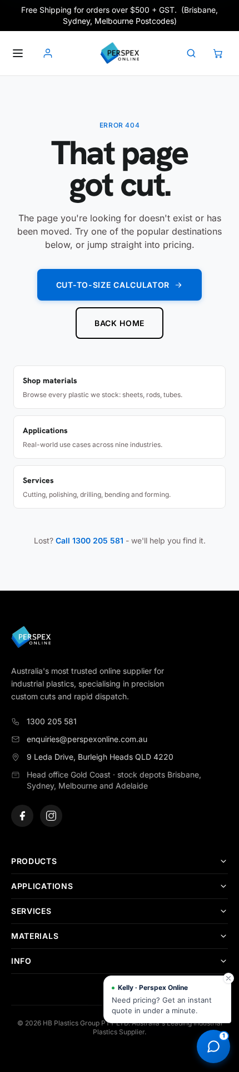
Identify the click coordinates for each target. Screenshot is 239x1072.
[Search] (191, 53)
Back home (119, 323)
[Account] (48, 53)
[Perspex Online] (119, 53)
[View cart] (218, 53)
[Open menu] (18, 53)
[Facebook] (22, 816)
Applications (42, 886)
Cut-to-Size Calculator (113, 284)
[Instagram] (51, 816)
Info (21, 961)
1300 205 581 (52, 721)
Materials (34, 936)
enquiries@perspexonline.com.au (87, 739)
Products (34, 861)
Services (31, 911)
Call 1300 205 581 (89, 540)
